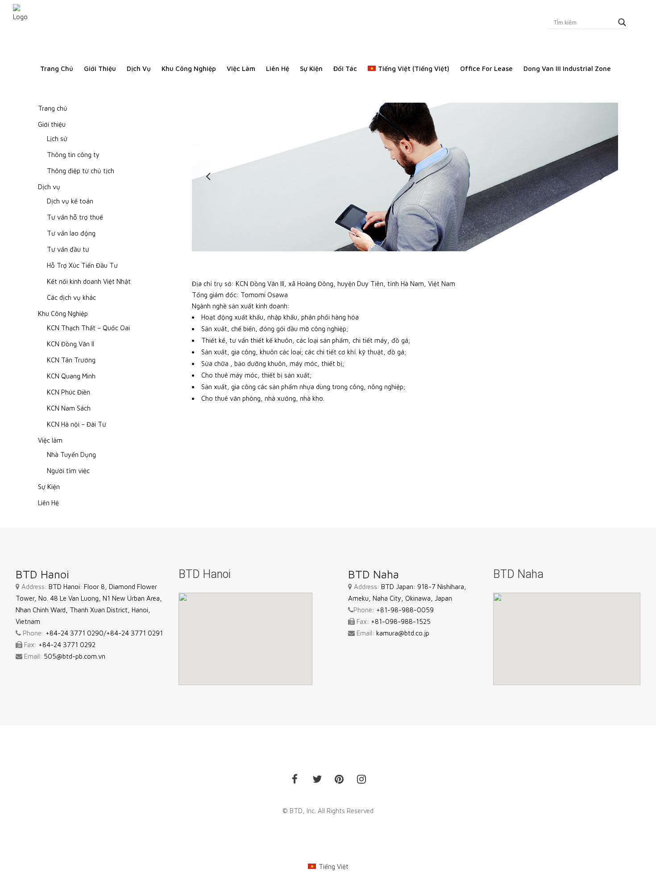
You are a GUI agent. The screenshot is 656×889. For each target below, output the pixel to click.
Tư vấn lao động (71, 233)
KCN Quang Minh (71, 376)
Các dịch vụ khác (71, 297)
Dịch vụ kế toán (70, 201)
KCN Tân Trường (71, 360)
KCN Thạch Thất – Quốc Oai (88, 328)
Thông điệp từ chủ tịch (80, 170)
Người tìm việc (68, 470)
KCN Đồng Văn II (70, 344)
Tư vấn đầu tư (68, 249)
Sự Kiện (49, 486)
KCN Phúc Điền (68, 392)
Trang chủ (52, 108)
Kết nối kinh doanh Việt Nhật (89, 281)
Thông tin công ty (73, 154)
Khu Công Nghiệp (63, 313)
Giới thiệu (52, 124)
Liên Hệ (48, 503)
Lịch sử (57, 138)
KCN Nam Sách (69, 408)
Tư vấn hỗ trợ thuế (75, 217)
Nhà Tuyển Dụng (71, 454)
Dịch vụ (49, 187)
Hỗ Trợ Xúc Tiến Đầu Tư (82, 265)
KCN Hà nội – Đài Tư (76, 424)
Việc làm (50, 440)
